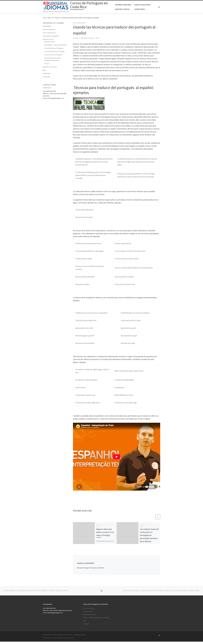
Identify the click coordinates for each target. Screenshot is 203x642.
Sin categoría (56, 18)
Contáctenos (47, 73)
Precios (46, 64)
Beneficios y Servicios (50, 67)
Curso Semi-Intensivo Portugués (54, 51)
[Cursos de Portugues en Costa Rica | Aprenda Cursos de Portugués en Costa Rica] (56, 5)
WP (50, 638)
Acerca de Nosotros (49, 33)
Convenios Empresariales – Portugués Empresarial (52, 59)
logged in (88, 568)
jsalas (77, 38)
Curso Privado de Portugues (53, 55)
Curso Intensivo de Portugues (53, 48)
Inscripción (46, 77)
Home (45, 18)
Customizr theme (69, 638)
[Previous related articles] (152, 516)
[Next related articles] (157, 516)
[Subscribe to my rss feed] (159, 635)
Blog (49, 18)
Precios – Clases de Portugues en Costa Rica (96, 618)
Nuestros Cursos (48, 39)
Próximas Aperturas (49, 29)
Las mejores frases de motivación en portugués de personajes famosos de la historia (149, 535)
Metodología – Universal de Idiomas (55, 45)
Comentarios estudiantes (51, 36)
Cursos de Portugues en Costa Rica (60, 635)
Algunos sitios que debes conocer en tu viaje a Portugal (105, 532)
